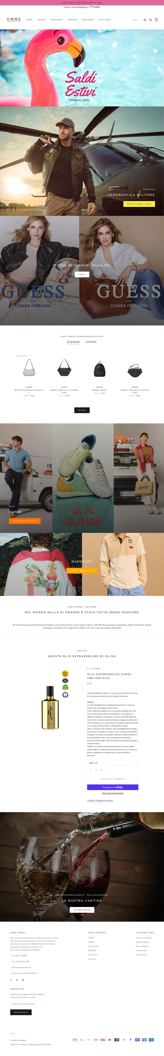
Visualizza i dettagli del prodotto (100, 800)
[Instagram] (17, 979)
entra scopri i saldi (25, 521)
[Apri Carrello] (156, 19)
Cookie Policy (141, 955)
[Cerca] (150, 19)
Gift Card (105, 20)
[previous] (8, 372)
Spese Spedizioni (142, 942)
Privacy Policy (141, 950)
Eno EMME (88, 20)
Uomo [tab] (91, 341)
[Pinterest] (23, 979)
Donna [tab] (73, 341)
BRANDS (72, 20)
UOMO (29, 20)
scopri (82, 410)
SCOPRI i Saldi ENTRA (82, 571)
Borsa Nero (100, 390)
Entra (82, 274)
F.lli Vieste (93, 669)
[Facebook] (11, 979)
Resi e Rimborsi (142, 946)
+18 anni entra (82, 910)
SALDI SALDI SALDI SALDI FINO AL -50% (82, 3)
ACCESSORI (57, 20)
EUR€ (134, 20)
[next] (156, 372)
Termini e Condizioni (144, 938)
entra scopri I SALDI (139, 204)
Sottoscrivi (21, 1012)
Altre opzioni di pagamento (113, 793)
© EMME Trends (18, 1040)
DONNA (42, 20)
